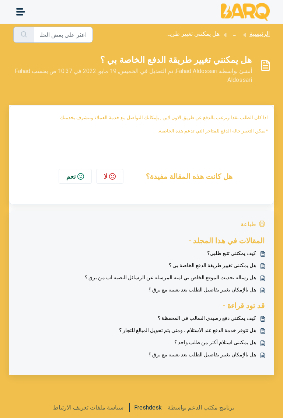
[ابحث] (23, 35)
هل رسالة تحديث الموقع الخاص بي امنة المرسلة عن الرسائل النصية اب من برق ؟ (170, 277)
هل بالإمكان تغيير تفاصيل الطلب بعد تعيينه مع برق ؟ (202, 290)
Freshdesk (148, 407)
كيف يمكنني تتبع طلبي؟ (231, 253)
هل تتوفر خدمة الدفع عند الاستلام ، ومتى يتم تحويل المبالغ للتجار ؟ (187, 330)
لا (106, 176)
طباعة (248, 224)
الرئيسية (259, 33)
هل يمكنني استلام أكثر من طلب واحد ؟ (215, 342)
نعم (71, 176)
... (234, 33)
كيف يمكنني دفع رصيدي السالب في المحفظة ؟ (207, 318)
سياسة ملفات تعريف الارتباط (88, 407)
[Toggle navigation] (20, 11)
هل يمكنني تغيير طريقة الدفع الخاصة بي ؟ (212, 265)
